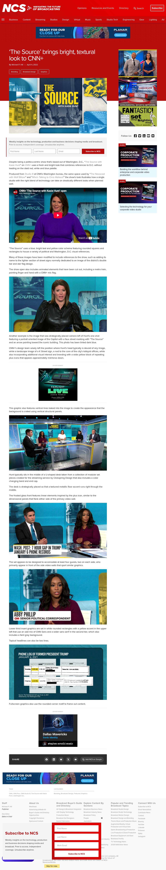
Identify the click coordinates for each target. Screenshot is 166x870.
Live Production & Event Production (123, 832)
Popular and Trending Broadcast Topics (122, 804)
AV (163, 19)
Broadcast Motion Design (120, 815)
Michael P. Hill (17, 64)
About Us (34, 803)
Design (65, 19)
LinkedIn (141, 827)
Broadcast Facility (117, 838)
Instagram (141, 836)
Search (140, 8)
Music (88, 19)
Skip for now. (52, 866)
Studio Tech (112, 19)
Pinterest (141, 830)
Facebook (141, 818)
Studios (53, 19)
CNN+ (28, 165)
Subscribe (157, 8)
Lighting (153, 19)
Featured (77, 793)
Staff (4, 803)
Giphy (140, 833)
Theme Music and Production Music (124, 821)
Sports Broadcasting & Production (123, 829)
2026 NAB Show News (119, 844)
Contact (141, 815)
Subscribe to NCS (144, 806)
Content (26, 19)
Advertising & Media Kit (37, 809)
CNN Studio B (25, 793)
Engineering (129, 19)
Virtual (77, 19)
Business (13, 19)
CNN (10, 793)
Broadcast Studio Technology (121, 812)
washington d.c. (18, 796)
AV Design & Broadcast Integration (68, 809)
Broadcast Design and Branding (122, 818)
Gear (141, 19)
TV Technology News (118, 841)
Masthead (32, 806)
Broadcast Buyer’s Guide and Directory (69, 804)
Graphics (44, 72)
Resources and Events (103, 8)
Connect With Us (147, 803)
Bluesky (141, 821)
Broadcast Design (29, 72)
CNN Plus (16, 793)
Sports (98, 19)
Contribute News (144, 812)
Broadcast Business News (93, 809)
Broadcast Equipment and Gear (122, 835)
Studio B (29, 173)
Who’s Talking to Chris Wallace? (48, 177)
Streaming (40, 19)
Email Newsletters (144, 809)
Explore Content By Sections (94, 804)
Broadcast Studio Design (120, 809)
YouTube (141, 824)
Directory (124, 8)
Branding (14, 72)
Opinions (82, 8)
